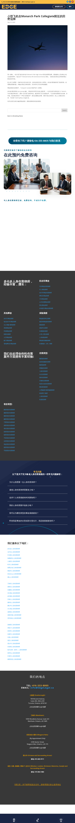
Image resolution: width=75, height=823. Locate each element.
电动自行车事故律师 (10, 321)
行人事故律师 (43, 289)
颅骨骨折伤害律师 (9, 425)
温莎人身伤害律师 (13, 640)
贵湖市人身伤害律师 (14, 631)
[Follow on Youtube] (73, 2)
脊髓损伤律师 (43, 368)
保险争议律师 (43, 328)
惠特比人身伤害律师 (14, 602)
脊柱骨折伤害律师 (9, 428)
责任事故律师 (43, 305)
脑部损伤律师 (43, 358)
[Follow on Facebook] (70, 2)
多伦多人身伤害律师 (14, 549)
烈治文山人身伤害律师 (14, 574)
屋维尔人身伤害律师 (14, 587)
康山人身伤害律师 (13, 577)
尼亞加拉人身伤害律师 (14, 618)
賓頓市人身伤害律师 (14, 571)
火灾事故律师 (8, 337)
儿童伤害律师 (43, 371)
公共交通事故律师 (44, 302)
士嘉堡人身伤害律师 (14, 561)
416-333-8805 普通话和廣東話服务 (11, 2)
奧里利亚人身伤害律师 (14, 659)
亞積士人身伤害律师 (14, 599)
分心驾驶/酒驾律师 (9, 325)
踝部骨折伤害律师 (9, 409)
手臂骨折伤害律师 (9, 422)
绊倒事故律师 (8, 331)
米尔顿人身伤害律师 (14, 593)
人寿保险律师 (43, 337)
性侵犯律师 (42, 399)
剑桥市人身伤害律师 (14, 634)
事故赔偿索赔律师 (44, 340)
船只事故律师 (8, 340)
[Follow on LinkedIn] (67, 2)
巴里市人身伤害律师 (14, 656)
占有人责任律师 (44, 334)
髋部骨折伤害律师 (9, 416)
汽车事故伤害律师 (44, 286)
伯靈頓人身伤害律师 (14, 590)
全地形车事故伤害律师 (46, 308)
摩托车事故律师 (44, 296)
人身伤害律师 (43, 396)
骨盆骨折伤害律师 (9, 444)
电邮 (61, 821)
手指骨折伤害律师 (9, 450)
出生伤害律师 (43, 374)
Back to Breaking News (15, 116)
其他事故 (8, 313)
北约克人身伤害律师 (14, 552)
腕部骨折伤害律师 (9, 413)
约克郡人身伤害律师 (14, 555)
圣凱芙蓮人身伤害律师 (14, 615)
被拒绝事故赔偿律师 (45, 321)
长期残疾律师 (43, 331)
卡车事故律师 (43, 299)
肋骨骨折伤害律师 (9, 432)
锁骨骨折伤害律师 (9, 435)
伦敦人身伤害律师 (13, 637)
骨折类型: (8, 404)
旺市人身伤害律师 (13, 564)
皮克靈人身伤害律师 (14, 596)
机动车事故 (44, 280)
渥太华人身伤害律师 (14, 643)
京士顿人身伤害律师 (14, 609)
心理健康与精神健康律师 (46, 390)
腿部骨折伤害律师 (9, 419)
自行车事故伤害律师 (45, 293)
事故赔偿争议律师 (44, 318)
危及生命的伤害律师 (45, 384)
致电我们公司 (59, 6)
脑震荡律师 (42, 365)
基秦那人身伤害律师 (14, 624)
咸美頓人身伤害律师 (14, 612)
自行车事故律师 (8, 318)
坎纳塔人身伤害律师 (14, 647)
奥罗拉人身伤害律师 (14, 653)
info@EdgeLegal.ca (29, 2)
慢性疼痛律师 (43, 387)
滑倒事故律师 (8, 328)
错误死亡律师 (43, 393)
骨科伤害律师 (43, 377)
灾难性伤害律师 (44, 381)
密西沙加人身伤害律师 (14, 567)
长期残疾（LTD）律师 (45, 344)
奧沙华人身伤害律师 (14, 605)
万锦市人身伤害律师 (14, 583)
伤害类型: (43, 353)
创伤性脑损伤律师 (44, 362)
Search (64, 110)
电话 (37, 821)
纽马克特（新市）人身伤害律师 (17, 650)
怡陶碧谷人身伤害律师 (14, 558)
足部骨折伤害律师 (9, 441)
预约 (70, 6)
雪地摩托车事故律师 (10, 344)
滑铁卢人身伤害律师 (14, 628)
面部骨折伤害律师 (9, 447)
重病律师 (42, 325)
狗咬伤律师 (7, 334)
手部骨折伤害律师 (9, 438)
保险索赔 (43, 313)
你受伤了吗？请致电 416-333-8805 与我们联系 (36, 140)
